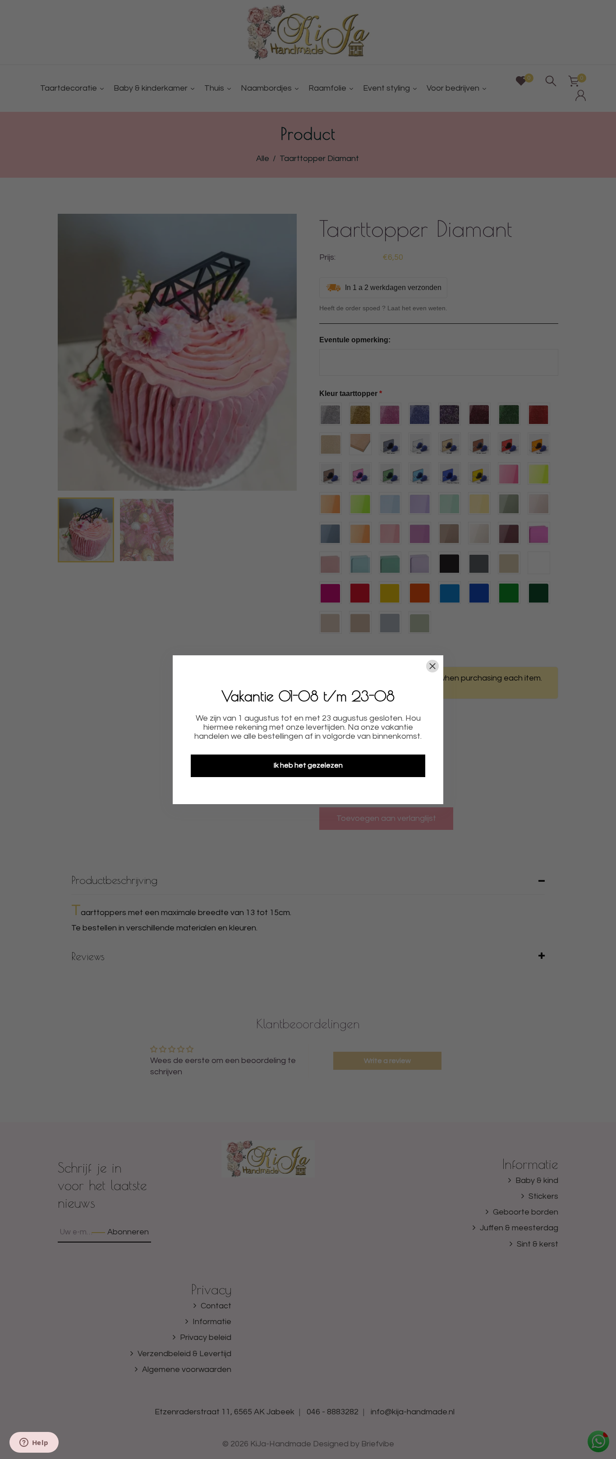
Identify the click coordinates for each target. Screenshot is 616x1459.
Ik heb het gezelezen (308, 765)
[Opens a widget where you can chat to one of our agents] (34, 1443)
